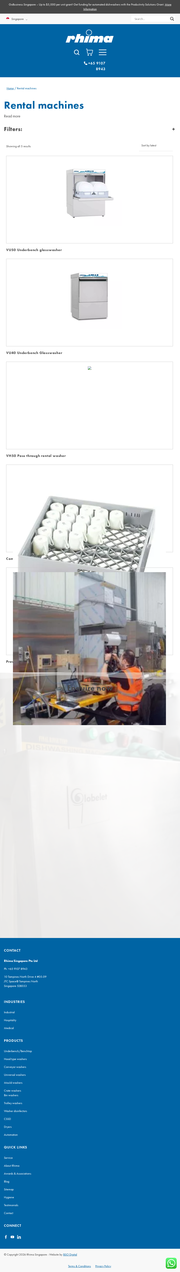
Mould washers (13, 1083)
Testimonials (11, 1205)
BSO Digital (70, 1254)
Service (8, 1158)
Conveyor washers (15, 1067)
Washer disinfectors (15, 1111)
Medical (9, 1028)
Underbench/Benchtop (18, 1051)
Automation (11, 1135)
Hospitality (10, 1020)
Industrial (9, 1012)
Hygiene (9, 1197)
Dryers (8, 1127)
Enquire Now (89, 191)
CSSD (7, 1119)
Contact (8, 1213)
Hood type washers (15, 1059)
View (89, 204)
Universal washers (15, 1075)
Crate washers (12, 1090)
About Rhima (11, 1166)
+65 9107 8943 (17, 969)
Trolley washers (13, 1103)
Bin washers (11, 1095)
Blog (6, 1181)
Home (10, 88)
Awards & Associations (17, 1173)
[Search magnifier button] (172, 19)
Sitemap (9, 1189)
